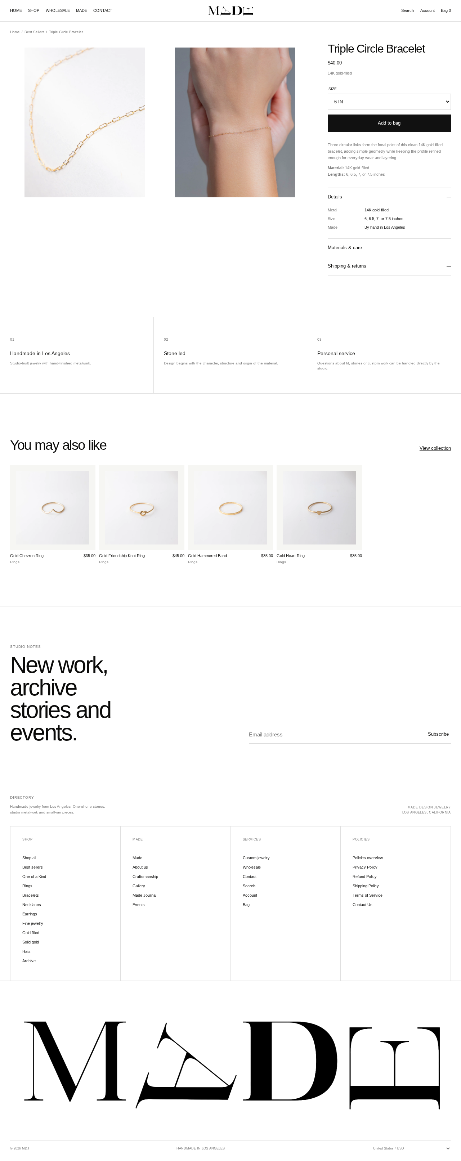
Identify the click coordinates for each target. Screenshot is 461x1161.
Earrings (29, 914)
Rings (27, 886)
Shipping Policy (366, 886)
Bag (446, 10)
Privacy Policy (365, 867)
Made (137, 858)
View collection (435, 448)
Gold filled (30, 933)
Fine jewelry (32, 923)
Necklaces (31, 904)
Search (407, 10)
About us (140, 867)
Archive (29, 961)
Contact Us (362, 904)
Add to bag (389, 123)
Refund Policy (365, 876)
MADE (81, 10)
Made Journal (144, 895)
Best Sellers (34, 32)
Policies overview (368, 858)
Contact (249, 876)
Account (427, 10)
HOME (16, 10)
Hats (26, 951)
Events (139, 904)
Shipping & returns (347, 266)
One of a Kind (34, 876)
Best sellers (32, 867)
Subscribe (438, 734)
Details (335, 197)
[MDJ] (230, 10)
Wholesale (252, 867)
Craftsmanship (145, 876)
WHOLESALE (58, 10)
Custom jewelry (256, 858)
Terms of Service (367, 895)
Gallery (139, 886)
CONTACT (102, 10)
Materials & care (345, 247)
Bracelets (30, 895)
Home (15, 32)
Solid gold (30, 942)
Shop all (29, 858)
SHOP (33, 10)
